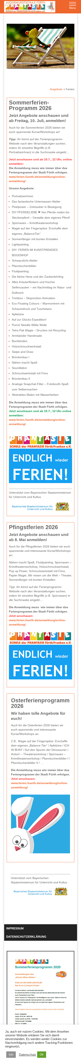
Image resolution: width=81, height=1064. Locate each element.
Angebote (56, 89)
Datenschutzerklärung (26, 936)
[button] (72, 6)
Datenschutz (27, 1054)
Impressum (15, 928)
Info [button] (11, 1054)
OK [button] (42, 1054)
